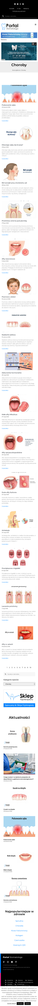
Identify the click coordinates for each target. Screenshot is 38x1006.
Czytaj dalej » (5, 120)
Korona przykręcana (10, 747)
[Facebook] (15, 4)
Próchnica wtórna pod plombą (14, 221)
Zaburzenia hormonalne (11, 373)
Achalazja (6, 530)
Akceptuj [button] (20, 1003)
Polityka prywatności (19, 11)
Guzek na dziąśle (9, 809)
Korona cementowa (10, 900)
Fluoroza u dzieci (9, 297)
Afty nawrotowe (8, 259)
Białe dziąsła (8, 870)
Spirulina (19, 921)
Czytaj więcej (11, 1003)
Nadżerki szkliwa (9, 335)
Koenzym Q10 (19, 945)
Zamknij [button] (28, 1003)
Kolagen (19, 935)
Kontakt (11, 8)
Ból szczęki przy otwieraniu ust (14, 183)
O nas (19, 8)
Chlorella (19, 926)
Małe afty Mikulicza (9, 414)
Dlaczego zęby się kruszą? (12, 145)
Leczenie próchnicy (9, 606)
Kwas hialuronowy (19, 931)
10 (30, 667)
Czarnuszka (19, 940)
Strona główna (16, 70)
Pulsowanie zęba (9, 105)
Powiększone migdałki (11, 568)
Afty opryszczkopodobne (12, 453)
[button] (35, 24)
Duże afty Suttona (9, 492)
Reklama (26, 8)
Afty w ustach (7, 644)
